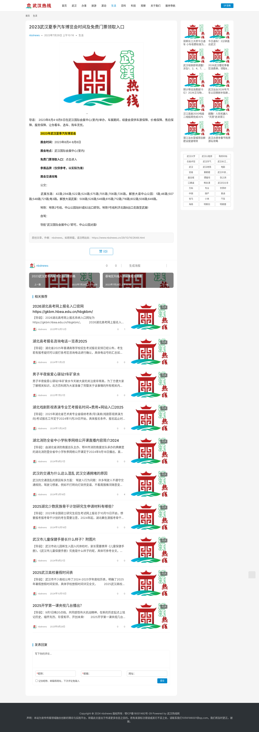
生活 (113, 5)
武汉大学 (191, 156)
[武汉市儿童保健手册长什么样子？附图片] (149, 550)
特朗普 (223, 204)
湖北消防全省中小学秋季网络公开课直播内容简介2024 (76, 440)
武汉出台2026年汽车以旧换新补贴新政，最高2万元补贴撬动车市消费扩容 (218, 91)
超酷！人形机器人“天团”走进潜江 (218, 115)
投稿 (228, 5)
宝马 (191, 198)
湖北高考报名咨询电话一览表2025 (60, 341)
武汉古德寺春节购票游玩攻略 (219, 139)
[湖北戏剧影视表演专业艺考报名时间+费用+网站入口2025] (149, 417)
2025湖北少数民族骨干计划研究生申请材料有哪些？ (74, 506)
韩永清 (207, 183)
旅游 (93, 5)
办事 (84, 5)
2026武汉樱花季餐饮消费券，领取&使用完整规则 (219, 67)
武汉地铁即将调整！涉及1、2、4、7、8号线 (194, 67)
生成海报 (134, 265)
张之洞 (223, 177)
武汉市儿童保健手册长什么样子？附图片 (64, 539)
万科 (191, 188)
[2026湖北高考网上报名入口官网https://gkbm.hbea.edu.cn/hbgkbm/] (149, 316)
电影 (223, 167)
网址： (132, 673)
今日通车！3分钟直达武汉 (219, 43)
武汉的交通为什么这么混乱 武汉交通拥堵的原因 (70, 473)
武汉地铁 (207, 167)
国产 (207, 193)
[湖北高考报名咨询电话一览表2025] (149, 351)
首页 (64, 5)
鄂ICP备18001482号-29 (138, 713)
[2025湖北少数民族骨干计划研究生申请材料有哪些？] (149, 517)
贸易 (191, 172)
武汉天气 (207, 161)
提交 (162, 680)
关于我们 (156, 5)
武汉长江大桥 (224, 161)
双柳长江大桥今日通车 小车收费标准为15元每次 (194, 43)
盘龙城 (191, 177)
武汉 (74, 5)
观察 (143, 5)
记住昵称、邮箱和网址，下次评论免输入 (59, 680)
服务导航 (170, 5)
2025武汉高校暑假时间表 (53, 573)
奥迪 (223, 193)
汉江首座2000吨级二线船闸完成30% (193, 115)
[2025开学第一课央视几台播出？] (149, 616)
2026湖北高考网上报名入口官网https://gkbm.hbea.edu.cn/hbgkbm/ (63, 309)
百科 (123, 5)
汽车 (223, 198)
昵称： (41, 673)
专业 (207, 188)
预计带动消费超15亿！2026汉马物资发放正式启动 (193, 91)
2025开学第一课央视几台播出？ (58, 606)
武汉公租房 (207, 156)
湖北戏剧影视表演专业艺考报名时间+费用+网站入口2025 (78, 407)
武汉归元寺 (223, 183)
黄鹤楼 (207, 172)
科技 (133, 5)
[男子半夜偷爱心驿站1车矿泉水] (149, 384)
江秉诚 (191, 183)
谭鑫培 (207, 177)
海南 (191, 204)
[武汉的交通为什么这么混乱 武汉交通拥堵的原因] (149, 484)
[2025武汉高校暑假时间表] (149, 583)
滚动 (103, 5)
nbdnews (34, 35)
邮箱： (86, 673)
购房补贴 (223, 156)
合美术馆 (191, 161)
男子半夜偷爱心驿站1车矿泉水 (56, 374)
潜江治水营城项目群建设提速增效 (194, 139)
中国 (191, 193)
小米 (207, 198)
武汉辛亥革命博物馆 (224, 172)
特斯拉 (207, 204)
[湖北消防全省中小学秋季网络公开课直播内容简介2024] (149, 451)
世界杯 (223, 188)
